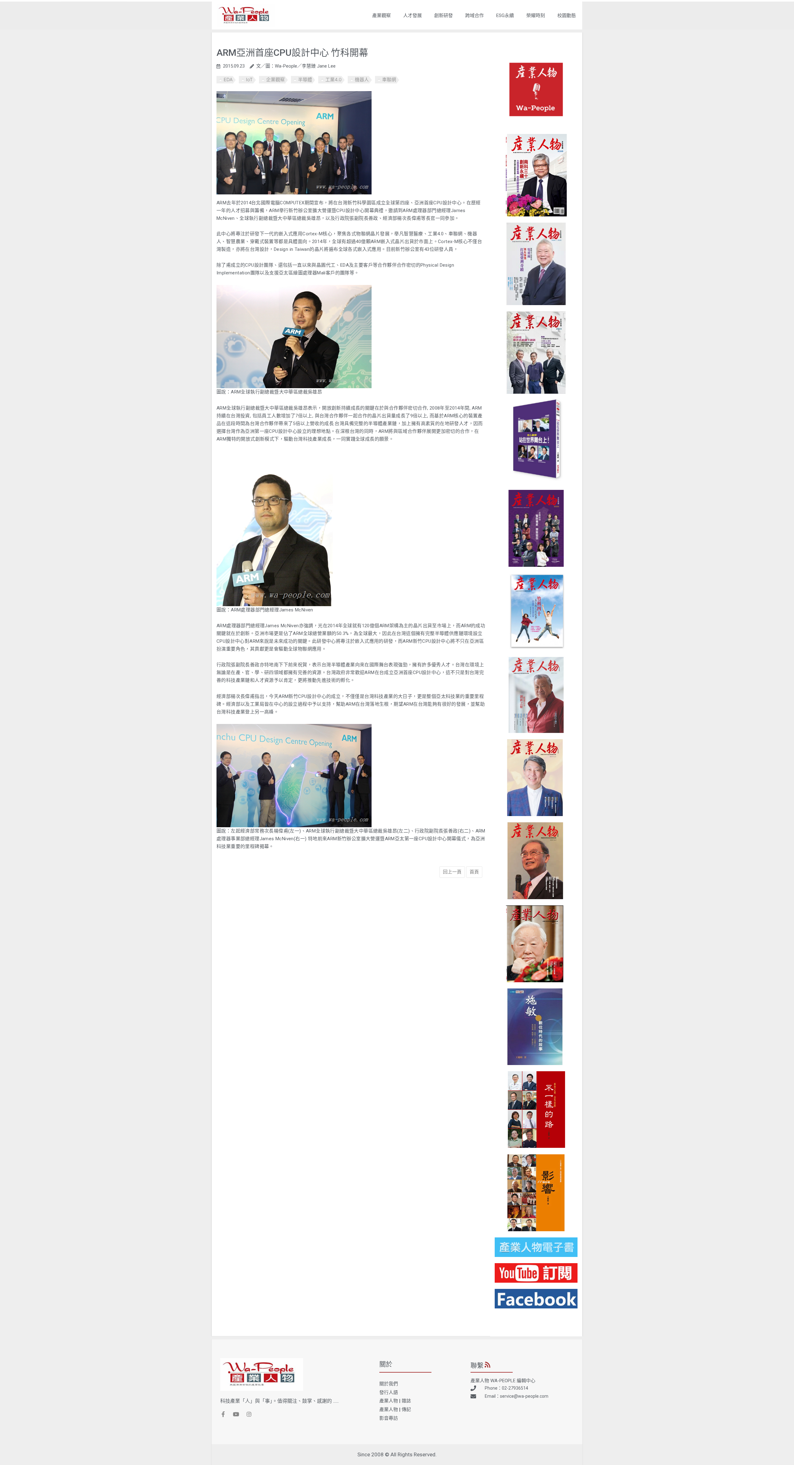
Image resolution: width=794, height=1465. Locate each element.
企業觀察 (275, 79)
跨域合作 (474, 15)
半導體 (305, 79)
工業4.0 (333, 79)
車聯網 (389, 79)
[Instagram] (249, 1414)
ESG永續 (505, 15)
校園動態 (566, 15)
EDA (228, 79)
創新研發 (443, 15)
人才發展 (412, 15)
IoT (249, 79)
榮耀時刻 (535, 15)
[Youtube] (236, 1414)
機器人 (362, 79)
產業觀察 (381, 15)
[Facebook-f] (223, 1414)
